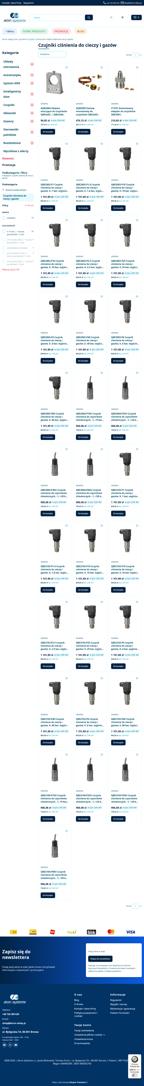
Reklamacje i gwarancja (122, 1008)
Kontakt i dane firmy (11, 3)
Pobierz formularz (120, 1012)
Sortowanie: (43, 48)
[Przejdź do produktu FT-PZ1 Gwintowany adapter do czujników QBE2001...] (125, 82)
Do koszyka (48, 132)
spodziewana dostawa (17, 248)
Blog (76, 1000)
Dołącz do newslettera (100, 959)
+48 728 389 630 (112, 3)
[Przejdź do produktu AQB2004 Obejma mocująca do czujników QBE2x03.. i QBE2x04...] (55, 82)
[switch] (135, 1075)
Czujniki (21, 39)
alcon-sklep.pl (8, 39)
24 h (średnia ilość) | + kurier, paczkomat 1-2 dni (19, 254)
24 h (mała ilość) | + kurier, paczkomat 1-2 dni (19, 241)
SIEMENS (11, 218)
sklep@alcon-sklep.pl (133, 3)
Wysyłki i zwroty (118, 1004)
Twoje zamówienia (84, 1030)
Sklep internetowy (69, 1082)
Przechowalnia (82, 1043)
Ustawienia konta (83, 1039)
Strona (128, 55)
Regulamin (28, 3)
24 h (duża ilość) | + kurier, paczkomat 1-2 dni (19, 263)
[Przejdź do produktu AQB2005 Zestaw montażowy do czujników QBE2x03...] (90, 82)
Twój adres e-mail (96, 951)
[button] (89, 17)
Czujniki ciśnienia (35, 39)
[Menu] (139, 1056)
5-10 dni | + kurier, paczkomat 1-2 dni (15, 233)
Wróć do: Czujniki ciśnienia (16, 190)
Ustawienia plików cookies (88, 1034)
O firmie (78, 1004)
